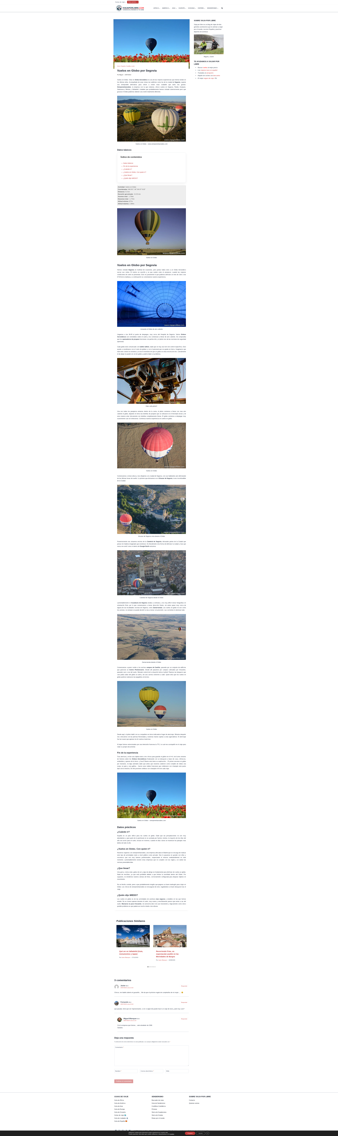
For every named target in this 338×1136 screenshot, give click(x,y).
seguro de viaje (209, 78)
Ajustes (201, 1133)
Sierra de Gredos (157, 1115)
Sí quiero (190, 1133)
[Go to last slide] (119, 945)
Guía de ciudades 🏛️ (121, 1118)
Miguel (121, 74)
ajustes (172, 1134)
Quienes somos (194, 1103)
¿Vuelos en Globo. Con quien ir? (134, 172)
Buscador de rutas (158, 1100)
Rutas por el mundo (158, 1118)
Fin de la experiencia (130, 166)
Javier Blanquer (125, 957)
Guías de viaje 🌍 (120, 1115)
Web (167, 1071)
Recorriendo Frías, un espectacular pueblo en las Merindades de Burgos (167, 954)
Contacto (192, 1100)
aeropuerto (209, 73)
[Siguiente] (183, 945)
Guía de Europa (119, 1109)
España (123, 66)
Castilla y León (130, 66)
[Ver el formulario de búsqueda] (222, 8)
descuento (216, 75)
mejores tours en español (209, 70)
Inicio (118, 66)
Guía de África (119, 1100)
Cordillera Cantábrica (159, 1106)
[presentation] (133, 936)
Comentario (119, 1047)
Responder (184, 986)
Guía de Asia (118, 1106)
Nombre (118, 1071)
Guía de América (119, 1103)
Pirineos (154, 1109)
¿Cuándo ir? (127, 169)
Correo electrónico (147, 1071)
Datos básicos (128, 163)
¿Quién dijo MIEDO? (130, 178)
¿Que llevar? (127, 175)
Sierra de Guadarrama (159, 1112)
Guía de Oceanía (120, 1112)
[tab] (149, 966)
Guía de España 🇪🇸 (120, 1121)
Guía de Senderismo (158, 1103)
